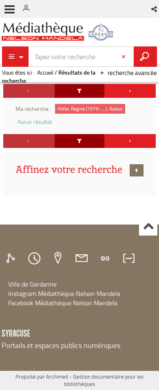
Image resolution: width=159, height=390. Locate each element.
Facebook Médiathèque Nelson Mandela (62, 302)
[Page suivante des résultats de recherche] (130, 91)
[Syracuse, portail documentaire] (59, 31)
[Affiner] (80, 91)
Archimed (57, 376)
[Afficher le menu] (9, 9)
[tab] (12, 258)
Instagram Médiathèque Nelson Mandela (64, 293)
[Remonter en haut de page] (148, 227)
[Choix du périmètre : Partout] (15, 56)
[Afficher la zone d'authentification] (27, 9)
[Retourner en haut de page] (137, 170)
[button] (154, 9)
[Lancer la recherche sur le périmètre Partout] (145, 56)
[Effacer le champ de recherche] (124, 56)
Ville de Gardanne (32, 284)
